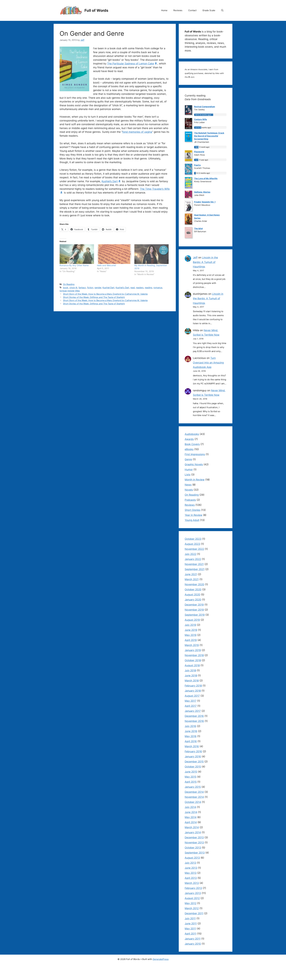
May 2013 (190, 872)
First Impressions (195, 454)
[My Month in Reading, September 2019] (151, 254)
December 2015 (194, 761)
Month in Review (195, 479)
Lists (187, 474)
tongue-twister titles (70, 290)
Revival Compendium (204, 106)
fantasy (82, 287)
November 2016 (194, 721)
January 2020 (193, 599)
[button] (222, 10)
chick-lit (73, 287)
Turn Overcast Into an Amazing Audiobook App (208, 363)
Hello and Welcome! (106, 265)
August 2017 (192, 695)
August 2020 (192, 594)
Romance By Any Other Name (74, 265)
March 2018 (192, 680)
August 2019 (192, 619)
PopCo (197, 165)
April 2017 (191, 705)
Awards (189, 439)
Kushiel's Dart (122, 287)
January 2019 (193, 650)
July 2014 (190, 807)
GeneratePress (161, 959)
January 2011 (192, 938)
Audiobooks (192, 434)
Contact (192, 10)
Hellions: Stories (202, 192)
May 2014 (190, 817)
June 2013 (191, 867)
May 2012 (190, 903)
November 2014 (194, 796)
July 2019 (190, 624)
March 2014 (192, 827)
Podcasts (190, 499)
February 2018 (193, 685)
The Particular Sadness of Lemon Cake (130, 63)
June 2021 (191, 574)
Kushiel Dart (108, 287)
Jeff (195, 257)
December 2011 (194, 913)
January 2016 (193, 756)
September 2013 (195, 852)
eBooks (189, 449)
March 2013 (192, 883)
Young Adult (192, 520)
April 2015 (191, 781)
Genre (188, 459)
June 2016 (191, 731)
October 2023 (193, 538)
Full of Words (96, 10)
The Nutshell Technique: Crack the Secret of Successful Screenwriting (209, 136)
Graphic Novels (194, 464)
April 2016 (191, 741)
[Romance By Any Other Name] (77, 254)
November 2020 (194, 584)
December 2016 (194, 716)
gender (97, 287)
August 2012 (192, 898)
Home (164, 10)
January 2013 (193, 893)
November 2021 (194, 564)
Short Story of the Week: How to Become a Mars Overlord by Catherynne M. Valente (105, 294)
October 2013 (193, 847)
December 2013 (194, 837)
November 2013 (194, 842)
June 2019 (191, 629)
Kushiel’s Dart (110, 181)
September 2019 (195, 614)
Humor (189, 469)
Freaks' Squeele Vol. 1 (205, 202)
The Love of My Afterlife (205, 178)
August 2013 (192, 857)
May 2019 (190, 635)
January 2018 (193, 690)
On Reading (68, 284)
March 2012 (192, 908)
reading (148, 287)
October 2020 (193, 589)
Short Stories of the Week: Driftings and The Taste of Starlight (94, 297)
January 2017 (193, 710)
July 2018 (190, 670)
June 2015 (191, 771)
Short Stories (192, 509)
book (65, 287)
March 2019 (192, 645)
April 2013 (191, 877)
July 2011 (190, 918)
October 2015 (193, 766)
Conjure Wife (200, 119)
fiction (90, 287)
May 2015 (190, 776)
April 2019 (191, 640)
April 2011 (190, 933)
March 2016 (192, 746)
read (132, 287)
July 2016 (190, 726)
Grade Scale (208, 10)
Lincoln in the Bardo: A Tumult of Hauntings (205, 262)
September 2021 (195, 569)
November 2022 (194, 548)
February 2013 (193, 888)
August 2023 (192, 543)
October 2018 (193, 660)
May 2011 (190, 928)
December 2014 (194, 791)
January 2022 (193, 559)
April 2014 (191, 822)
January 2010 (193, 943)
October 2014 (193, 802)
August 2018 (192, 665)
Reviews (177, 10)
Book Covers (192, 444)
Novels (189, 489)
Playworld (199, 151)
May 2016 (190, 736)
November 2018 (194, 655)
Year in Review (193, 515)
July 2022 (190, 554)
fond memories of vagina (137, 131)
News (188, 484)
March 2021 (192, 579)
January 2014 (193, 832)
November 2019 (194, 609)
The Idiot (198, 228)
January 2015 (193, 786)
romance (157, 287)
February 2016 (193, 751)
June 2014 (191, 812)
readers (140, 287)
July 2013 (190, 862)
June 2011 (191, 923)
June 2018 (191, 675)
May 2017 (190, 700)
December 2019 (194, 604)
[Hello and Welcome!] (114, 254)
